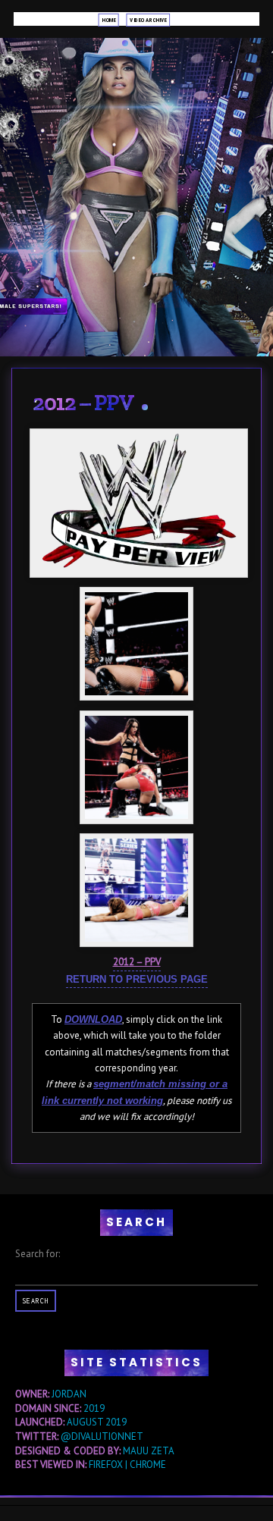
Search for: (37, 1253)
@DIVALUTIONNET (102, 1436)
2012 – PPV (83, 402)
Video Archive (148, 20)
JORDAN (69, 1394)
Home (108, 20)
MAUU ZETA (148, 1450)
